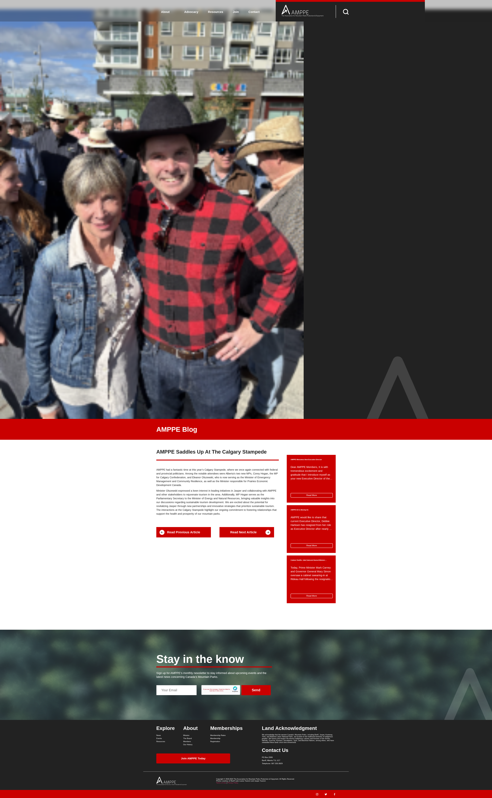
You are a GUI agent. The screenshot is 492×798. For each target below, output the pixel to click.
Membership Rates (218, 735)
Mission (186, 735)
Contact (254, 12)
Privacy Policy (233, 783)
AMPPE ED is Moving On (299, 510)
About (165, 12)
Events (159, 738)
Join (236, 12)
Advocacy (191, 12)
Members (187, 741)
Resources (215, 12)
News (158, 735)
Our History (187, 744)
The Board (187, 738)
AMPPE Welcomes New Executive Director (306, 459)
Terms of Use (221, 783)
